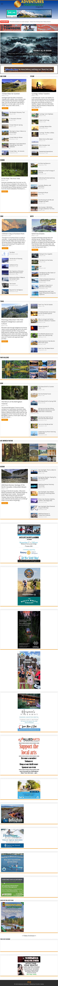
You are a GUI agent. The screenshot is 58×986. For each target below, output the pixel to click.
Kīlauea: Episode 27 (43, 326)
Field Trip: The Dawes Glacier (46, 348)
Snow (1, 216)
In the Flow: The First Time (10, 178)
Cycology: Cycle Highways (46, 114)
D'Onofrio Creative (39, 984)
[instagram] (30, 982)
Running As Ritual (43, 192)
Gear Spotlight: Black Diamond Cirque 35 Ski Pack (46, 507)
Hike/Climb (3, 76)
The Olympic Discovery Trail (17, 112)
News (1, 383)
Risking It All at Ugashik (45, 254)
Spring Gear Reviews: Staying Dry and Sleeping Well (47, 478)
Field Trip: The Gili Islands (45, 304)
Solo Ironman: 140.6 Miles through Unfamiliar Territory (46, 207)
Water (32, 216)
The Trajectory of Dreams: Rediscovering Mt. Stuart (16, 271)
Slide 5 (52, 63)
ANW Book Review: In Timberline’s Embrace (44, 514)
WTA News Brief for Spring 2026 (47, 401)
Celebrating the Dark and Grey (46, 178)
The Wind (12, 252)
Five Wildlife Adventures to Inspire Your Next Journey (45, 334)
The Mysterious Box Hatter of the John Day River (47, 273)
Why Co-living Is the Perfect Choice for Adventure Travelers (46, 320)
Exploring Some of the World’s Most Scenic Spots (46, 341)
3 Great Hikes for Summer (11, 94)
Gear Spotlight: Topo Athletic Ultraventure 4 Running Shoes (46, 492)
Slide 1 (6, 63)
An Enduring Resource (44, 163)
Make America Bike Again (46, 139)
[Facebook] (28, 982)
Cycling (32, 76)
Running (2, 160)
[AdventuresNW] (29, 4)
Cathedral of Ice (13, 265)
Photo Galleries (4, 358)
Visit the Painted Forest (44, 394)
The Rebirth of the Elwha (46, 260)
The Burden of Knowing (15, 258)
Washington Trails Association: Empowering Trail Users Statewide (17, 145)
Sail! (40, 266)
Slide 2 (17, 63)
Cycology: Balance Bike (45, 126)
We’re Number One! (44, 145)
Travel (2, 301)
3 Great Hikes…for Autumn (16, 151)
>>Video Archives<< (29, 936)
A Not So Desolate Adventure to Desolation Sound (47, 279)
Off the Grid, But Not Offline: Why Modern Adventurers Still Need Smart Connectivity (46, 410)
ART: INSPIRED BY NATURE (6, 441)
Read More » (5, 108)
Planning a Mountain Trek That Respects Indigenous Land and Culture (12, 322)
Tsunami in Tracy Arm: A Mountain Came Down (45, 286)
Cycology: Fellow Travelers (41, 94)
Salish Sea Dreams (38, 234)
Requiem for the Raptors (16, 290)
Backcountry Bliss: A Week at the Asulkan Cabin (17, 278)
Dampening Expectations (46, 151)
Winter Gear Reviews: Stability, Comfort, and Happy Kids (46, 499)
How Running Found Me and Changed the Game (46, 200)
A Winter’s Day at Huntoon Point (13, 234)
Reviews (2, 467)
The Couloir (12, 283)
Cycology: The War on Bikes (46, 132)
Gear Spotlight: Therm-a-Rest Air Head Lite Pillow (47, 470)
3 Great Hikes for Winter (16, 137)
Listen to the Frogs (44, 120)
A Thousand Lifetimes (40, 51)
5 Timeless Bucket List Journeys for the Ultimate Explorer (46, 312)
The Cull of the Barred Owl (45, 424)
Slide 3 (29, 63)
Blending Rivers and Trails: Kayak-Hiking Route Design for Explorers (47, 293)
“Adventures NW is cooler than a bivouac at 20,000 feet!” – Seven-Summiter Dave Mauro (29, 21)
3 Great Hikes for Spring (16, 125)
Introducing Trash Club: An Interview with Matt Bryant (45, 417)
